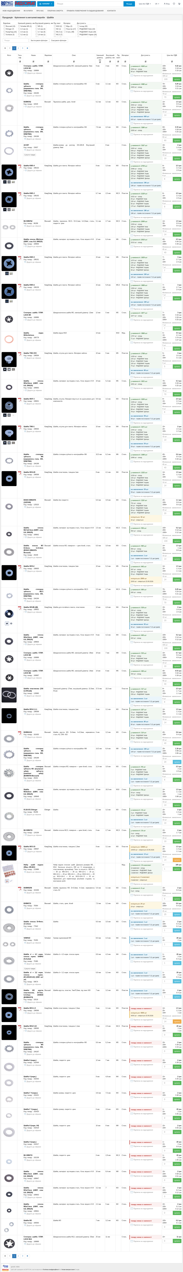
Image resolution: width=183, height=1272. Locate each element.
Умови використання (68, 1269)
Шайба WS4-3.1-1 (30, 709)
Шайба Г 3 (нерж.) (31, 1109)
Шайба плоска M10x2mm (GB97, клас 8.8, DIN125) (33, 792)
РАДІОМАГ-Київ (87, 29)
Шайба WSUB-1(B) (31, 607)
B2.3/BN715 (28, 1155)
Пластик (71, 29)
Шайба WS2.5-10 (30, 1026)
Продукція (7, 17)
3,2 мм (24, 35)
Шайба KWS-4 (29, 166)
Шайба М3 (28, 1220)
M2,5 (59, 35)
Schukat (9, 35)
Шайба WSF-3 (29, 399)
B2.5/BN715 (28, 830)
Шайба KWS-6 (29, 285)
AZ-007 (26, 145)
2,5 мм (24, 32)
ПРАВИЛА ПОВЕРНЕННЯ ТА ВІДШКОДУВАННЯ (85, 11)
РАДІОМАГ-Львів (87, 32)
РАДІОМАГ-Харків (88, 35)
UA (156, 4)
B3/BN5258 (28, 888)
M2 (58, 29)
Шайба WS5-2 (29, 566)
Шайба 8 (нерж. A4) (31, 1126)
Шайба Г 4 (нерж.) (31, 1093)
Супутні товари (29, 155)
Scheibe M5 (25, 26)
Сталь (70, 32)
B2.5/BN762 (28, 221)
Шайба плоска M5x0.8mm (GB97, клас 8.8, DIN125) (33, 383)
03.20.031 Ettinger (30, 810)
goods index (15, 1267)
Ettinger (9, 29)
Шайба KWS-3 (29, 193)
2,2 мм (24, 29)
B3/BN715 (27, 903)
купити (177, 79)
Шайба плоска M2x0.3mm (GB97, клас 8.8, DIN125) (33, 1206)
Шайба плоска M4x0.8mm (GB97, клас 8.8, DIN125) (33, 637)
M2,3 (59, 32)
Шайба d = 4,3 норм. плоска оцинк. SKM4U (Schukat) (33, 956)
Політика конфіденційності (51, 1269)
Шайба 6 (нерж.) (30, 1060)
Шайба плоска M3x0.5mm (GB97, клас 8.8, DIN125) (33, 1190)
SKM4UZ (27, 938)
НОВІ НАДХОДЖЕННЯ (11, 11)
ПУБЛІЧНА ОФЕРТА (55, 11)
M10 (59, 26)
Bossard (10, 26)
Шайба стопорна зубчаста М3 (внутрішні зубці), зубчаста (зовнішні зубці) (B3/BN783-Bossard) (33, 771)
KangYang (11, 32)
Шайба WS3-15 (29, 847)
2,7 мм (41, 32)
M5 (40, 26)
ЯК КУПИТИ (28, 11)
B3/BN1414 (28, 732)
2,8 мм (41, 35)
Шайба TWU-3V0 (30, 353)
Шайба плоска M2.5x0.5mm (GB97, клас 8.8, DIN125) (33, 530)
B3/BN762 (27, 102)
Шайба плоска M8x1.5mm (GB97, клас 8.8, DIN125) (33, 1174)
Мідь (69, 26)
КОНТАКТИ (111, 11)
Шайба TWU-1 (29, 426)
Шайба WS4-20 (29, 472)
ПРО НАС (40, 11)
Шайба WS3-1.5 (30, 1008)
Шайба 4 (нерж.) (30, 1077)
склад (83, 26)
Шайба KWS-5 (29, 257)
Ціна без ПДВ (144, 4)
